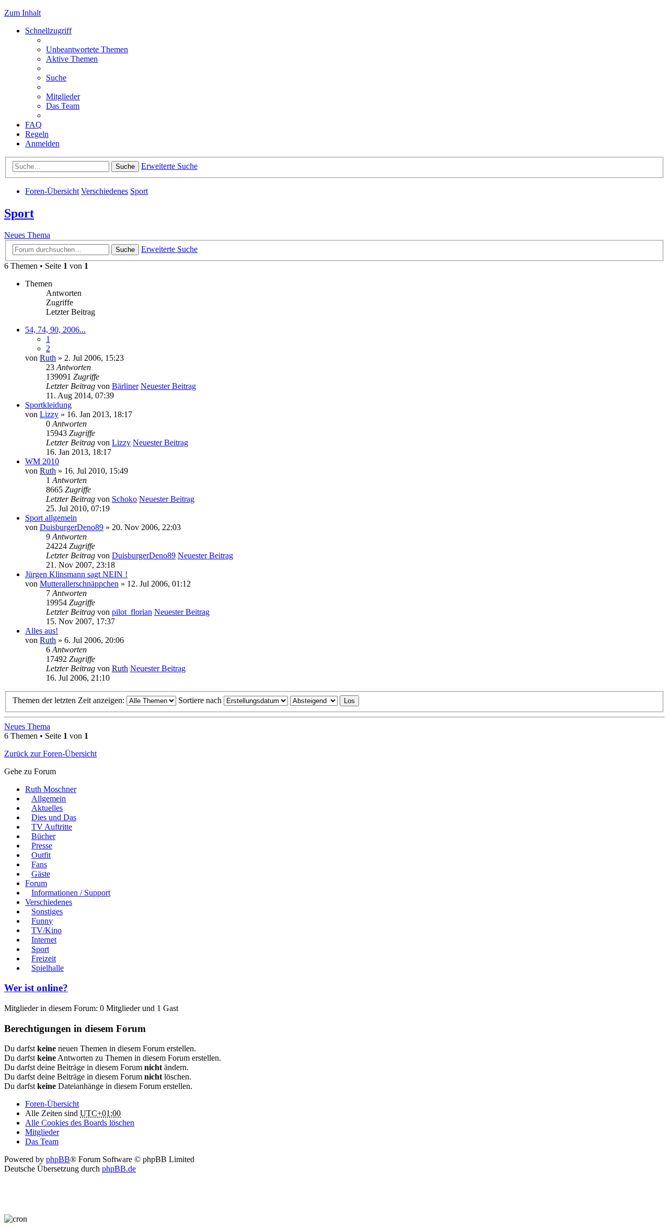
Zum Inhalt (22, 12)
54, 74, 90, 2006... (55, 329)
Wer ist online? (36, 987)
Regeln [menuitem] (37, 134)
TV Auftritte (51, 826)
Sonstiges (47, 911)
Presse (41, 845)
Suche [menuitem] (56, 77)
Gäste (40, 873)
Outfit (41, 855)
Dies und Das (53, 817)
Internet (43, 939)
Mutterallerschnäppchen (79, 583)
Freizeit (43, 958)
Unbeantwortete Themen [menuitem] (87, 49)
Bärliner (125, 386)
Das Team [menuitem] (62, 105)
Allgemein (48, 798)
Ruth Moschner (50, 789)
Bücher (43, 836)
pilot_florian (132, 611)
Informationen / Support (70, 892)
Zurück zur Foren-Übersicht (50, 753)
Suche (125, 166)
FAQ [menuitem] (33, 124)
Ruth (48, 357)
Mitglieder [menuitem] (63, 96)
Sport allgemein (51, 517)
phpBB (58, 1159)
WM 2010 (42, 461)
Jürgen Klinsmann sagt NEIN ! (76, 574)
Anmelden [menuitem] (42, 143)
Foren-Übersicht (52, 191)
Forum (36, 883)
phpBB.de (119, 1168)
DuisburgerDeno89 (71, 527)
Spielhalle (47, 967)
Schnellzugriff (48, 30)
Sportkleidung (48, 404)
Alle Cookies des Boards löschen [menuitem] (79, 1122)
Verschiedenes (104, 191)
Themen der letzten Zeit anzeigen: (69, 700)
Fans (39, 864)
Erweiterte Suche (169, 166)
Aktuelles (47, 808)
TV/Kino (46, 930)
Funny (42, 920)
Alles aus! (41, 630)
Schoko (124, 499)
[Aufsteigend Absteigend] (314, 700)
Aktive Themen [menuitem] (72, 58)
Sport (139, 191)
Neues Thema (27, 235)
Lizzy (49, 414)
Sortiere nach (201, 700)
